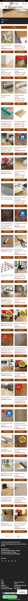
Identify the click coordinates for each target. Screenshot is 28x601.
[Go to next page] (21, 536)
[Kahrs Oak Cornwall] (7, 291)
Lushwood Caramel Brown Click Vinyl (21, 224)
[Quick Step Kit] (7, 441)
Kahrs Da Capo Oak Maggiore (19, 70)
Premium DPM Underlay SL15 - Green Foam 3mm (7, 198)
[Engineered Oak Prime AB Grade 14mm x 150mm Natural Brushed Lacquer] (21, 339)
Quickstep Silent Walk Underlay (20, 474)
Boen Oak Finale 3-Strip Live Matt (20, 300)
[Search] (23, 3)
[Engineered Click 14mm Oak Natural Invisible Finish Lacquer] (21, 415)
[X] (5, 560)
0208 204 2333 (22, 0)
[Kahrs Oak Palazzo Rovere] (7, 139)
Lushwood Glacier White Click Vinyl (6, 424)
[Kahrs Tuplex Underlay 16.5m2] (7, 37)
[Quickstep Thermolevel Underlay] (21, 163)
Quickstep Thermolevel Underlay (20, 172)
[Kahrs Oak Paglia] (7, 515)
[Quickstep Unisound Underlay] (21, 87)
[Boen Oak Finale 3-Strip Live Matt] (21, 291)
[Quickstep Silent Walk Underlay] (21, 465)
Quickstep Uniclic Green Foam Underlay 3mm (6, 122)
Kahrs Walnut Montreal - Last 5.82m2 (20, 374)
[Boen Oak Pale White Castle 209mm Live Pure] (21, 267)
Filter (14, 27)
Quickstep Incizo (18, 45)
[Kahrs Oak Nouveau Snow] (7, 465)
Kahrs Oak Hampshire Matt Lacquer (21, 324)
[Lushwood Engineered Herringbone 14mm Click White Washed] (21, 489)
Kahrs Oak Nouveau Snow (7, 473)
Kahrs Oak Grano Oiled (6, 373)
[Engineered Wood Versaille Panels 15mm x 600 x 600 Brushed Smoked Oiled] (21, 389)
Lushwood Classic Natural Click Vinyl (20, 148)
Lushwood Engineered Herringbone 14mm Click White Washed (20, 499)
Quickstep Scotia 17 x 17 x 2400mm (7, 70)
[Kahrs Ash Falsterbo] (7, 389)
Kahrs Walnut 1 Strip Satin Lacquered (21, 450)
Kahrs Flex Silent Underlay (7, 249)
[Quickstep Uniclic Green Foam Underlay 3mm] (7, 113)
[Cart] (26, 3)
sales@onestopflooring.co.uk (10, 0)
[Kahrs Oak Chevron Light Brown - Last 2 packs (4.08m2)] (21, 515)
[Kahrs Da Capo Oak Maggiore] (21, 61)
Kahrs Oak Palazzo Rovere (7, 147)
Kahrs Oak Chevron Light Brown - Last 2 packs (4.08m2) (20, 525)
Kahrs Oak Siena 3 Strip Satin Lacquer (20, 198)
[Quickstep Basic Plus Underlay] (7, 87)
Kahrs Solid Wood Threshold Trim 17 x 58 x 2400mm (20, 251)
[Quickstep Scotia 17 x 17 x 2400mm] (7, 61)
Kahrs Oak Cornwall (5, 299)
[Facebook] (2, 560)
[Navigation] (1, 3)
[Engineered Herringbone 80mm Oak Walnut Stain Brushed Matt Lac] (7, 215)
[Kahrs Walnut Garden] (7, 163)
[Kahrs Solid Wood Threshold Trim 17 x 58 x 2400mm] (21, 241)
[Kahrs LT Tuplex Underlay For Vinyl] (7, 267)
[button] (22, 591)
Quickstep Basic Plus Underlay (5, 96)
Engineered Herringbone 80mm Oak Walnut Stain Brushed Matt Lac (6, 225)
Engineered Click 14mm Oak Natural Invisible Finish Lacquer (21, 425)
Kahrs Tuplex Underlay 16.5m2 (6, 45)
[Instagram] (8, 560)
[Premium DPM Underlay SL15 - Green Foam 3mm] (7, 189)
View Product (7, 51)
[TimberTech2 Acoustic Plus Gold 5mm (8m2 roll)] (21, 113)
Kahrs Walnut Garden (6, 171)
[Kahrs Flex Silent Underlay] (7, 241)
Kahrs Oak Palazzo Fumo (6, 323)
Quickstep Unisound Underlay (19, 96)
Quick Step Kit (4, 449)
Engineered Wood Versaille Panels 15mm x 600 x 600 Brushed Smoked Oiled (21, 399)
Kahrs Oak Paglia (5, 523)
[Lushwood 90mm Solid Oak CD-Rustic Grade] (7, 489)
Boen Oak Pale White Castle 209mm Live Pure (20, 275)
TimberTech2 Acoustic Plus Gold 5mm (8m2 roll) (21, 122)
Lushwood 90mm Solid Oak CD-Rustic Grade (6, 498)
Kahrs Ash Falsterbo (5, 397)
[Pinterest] (12, 560)
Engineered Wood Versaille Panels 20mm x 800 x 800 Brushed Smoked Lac (7, 349)
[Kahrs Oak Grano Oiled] (7, 365)
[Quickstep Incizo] (21, 37)
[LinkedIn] (15, 560)
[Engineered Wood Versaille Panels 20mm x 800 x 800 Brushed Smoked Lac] (7, 339)
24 (18, 536)
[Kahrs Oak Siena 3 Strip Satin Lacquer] (21, 189)
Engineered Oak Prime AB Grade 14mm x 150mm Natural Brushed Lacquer (21, 349)
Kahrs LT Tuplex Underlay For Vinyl (7, 275)
